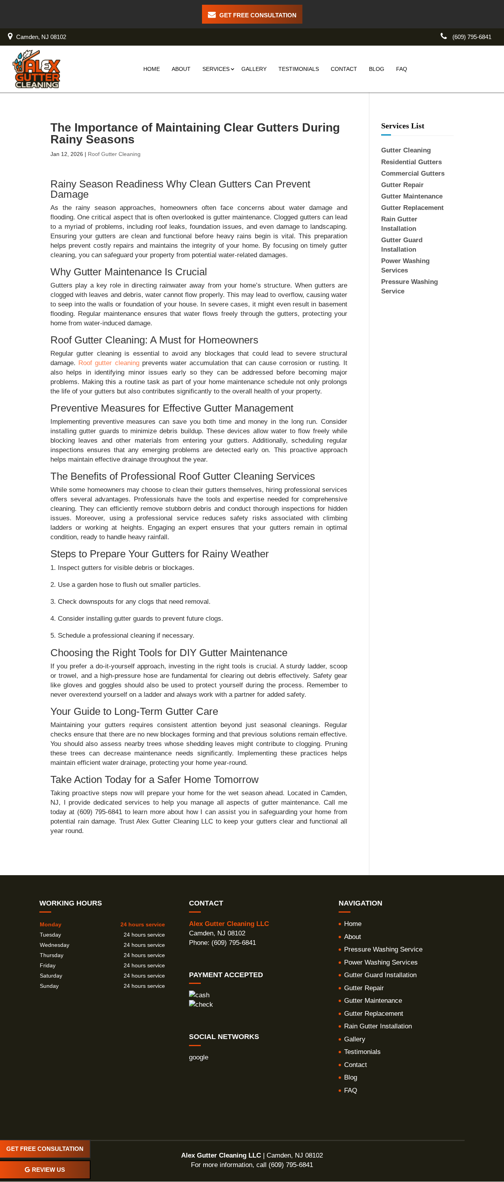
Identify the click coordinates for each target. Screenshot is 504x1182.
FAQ (401, 69)
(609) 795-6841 (471, 36)
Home (151, 69)
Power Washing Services (381, 962)
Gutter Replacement (373, 1013)
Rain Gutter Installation (378, 1026)
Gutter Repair (364, 988)
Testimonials (298, 69)
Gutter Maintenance (373, 1000)
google (198, 1057)
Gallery (254, 69)
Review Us (48, 1169)
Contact (344, 69)
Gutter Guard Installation (380, 975)
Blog (376, 69)
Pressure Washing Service (383, 949)
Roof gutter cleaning (108, 363)
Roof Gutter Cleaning (114, 154)
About (181, 69)
